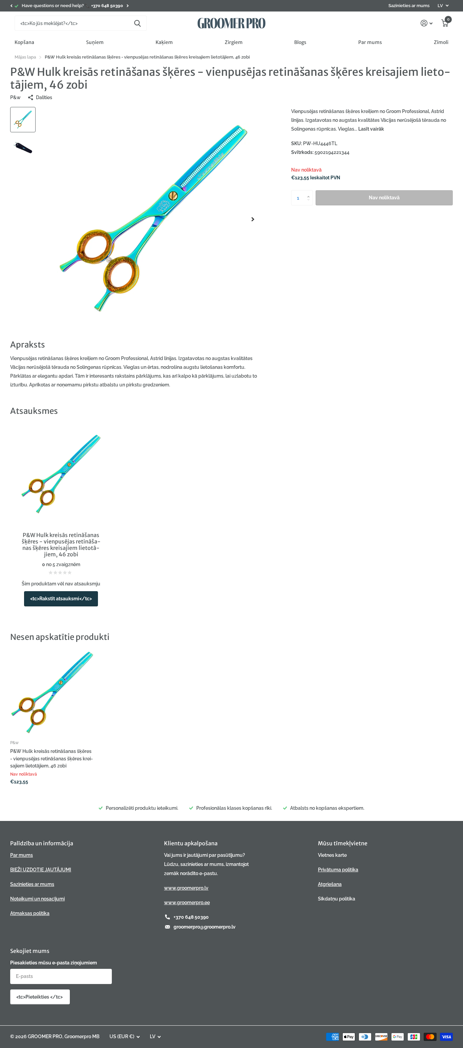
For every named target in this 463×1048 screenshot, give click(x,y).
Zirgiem (234, 42)
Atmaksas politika (29, 913)
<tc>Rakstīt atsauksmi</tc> (61, 598)
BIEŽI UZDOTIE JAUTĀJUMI (40, 869)
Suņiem (95, 42)
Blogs (300, 42)
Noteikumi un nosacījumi (37, 898)
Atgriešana (330, 884)
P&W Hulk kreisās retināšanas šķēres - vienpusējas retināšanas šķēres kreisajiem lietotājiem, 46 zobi (51, 758)
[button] (11, 6)
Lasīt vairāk (371, 129)
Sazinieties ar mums (408, 5)
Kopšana (24, 42)
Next (127, 5)
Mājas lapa (25, 57)
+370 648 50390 (191, 917)
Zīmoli (441, 42)
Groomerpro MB (81, 1036)
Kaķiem (164, 42)
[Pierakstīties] (426, 23)
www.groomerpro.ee (187, 902)
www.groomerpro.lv (186, 888)
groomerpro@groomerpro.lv (205, 927)
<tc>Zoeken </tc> (137, 23)
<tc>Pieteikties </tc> (40, 997)
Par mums (370, 42)
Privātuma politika (338, 869)
